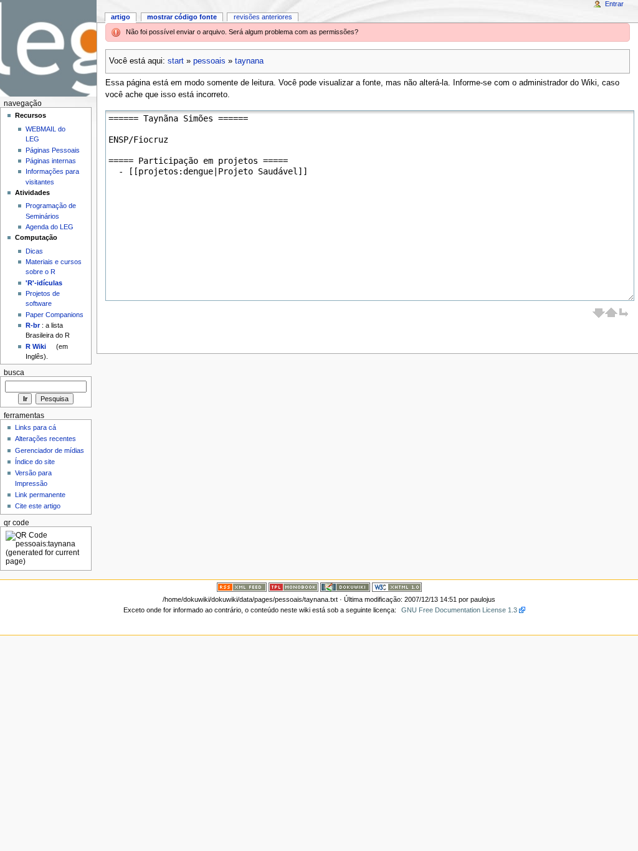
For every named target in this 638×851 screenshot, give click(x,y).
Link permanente (40, 494)
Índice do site (35, 461)
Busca (14, 372)
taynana (249, 61)
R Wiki (36, 346)
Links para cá (35, 427)
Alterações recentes (45, 438)
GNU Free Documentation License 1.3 (459, 610)
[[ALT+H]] (48, 48)
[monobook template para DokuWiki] (293, 587)
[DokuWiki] (345, 587)
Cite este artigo (37, 506)
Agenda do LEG (50, 227)
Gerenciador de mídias (49, 450)
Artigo (120, 17)
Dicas (34, 251)
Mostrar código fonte (182, 17)
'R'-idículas (44, 283)
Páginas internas (51, 160)
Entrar (614, 3)
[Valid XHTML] (397, 587)
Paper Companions (54, 314)
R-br (33, 325)
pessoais (209, 61)
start (176, 61)
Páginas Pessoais (53, 150)
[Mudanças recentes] (242, 587)
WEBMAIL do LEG (45, 134)
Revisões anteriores (263, 17)
